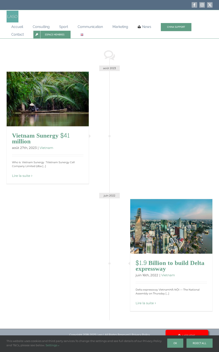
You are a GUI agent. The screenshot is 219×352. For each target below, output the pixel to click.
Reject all (199, 343)
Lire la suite (21, 176)
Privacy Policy (141, 334)
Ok (175, 343)
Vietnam (46, 148)
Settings (52, 345)
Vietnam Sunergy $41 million (41, 138)
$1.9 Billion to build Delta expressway (170, 265)
